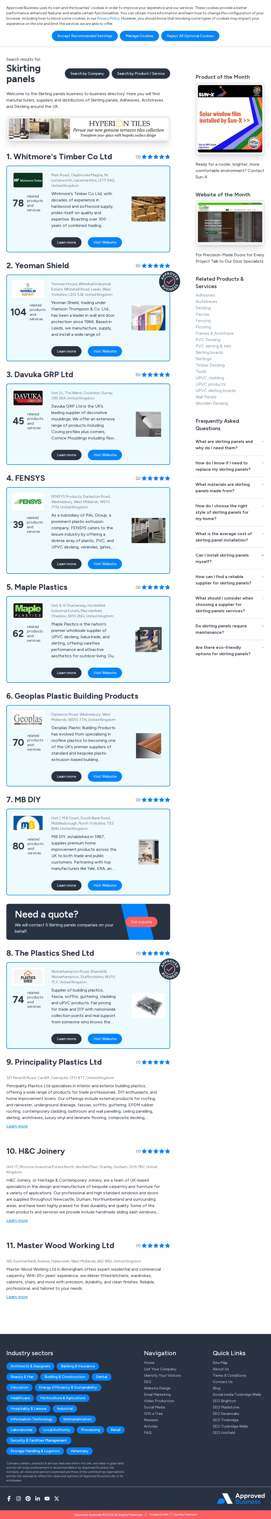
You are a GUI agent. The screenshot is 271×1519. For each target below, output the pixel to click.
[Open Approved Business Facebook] (9, 1498)
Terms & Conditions (229, 1375)
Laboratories (22, 1430)
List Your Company (160, 1369)
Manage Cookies (139, 36)
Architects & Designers (30, 1366)
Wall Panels (206, 396)
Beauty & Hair (22, 1377)
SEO (147, 1382)
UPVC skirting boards (216, 390)
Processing (90, 1430)
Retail (115, 1430)
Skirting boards (209, 352)
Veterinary (79, 1451)
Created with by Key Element (173, 1514)
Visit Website (104, 242)
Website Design (157, 1388)
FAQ (148, 1432)
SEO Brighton (224, 1401)
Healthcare (20, 1398)
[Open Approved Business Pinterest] (28, 1498)
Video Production (159, 1401)
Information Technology (32, 1419)
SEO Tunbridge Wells (230, 1426)
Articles (150, 1426)
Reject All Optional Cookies (190, 36)
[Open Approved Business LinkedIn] (37, 1498)
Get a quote (141, 922)
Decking (203, 307)
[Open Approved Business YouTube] (47, 1498)
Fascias (203, 314)
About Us (221, 1369)
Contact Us (223, 1382)
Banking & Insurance (78, 1366)
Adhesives (205, 295)
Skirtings (203, 358)
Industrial (65, 1408)
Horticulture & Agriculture (62, 1398)
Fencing (203, 320)
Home (149, 1363)
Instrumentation (77, 1419)
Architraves (206, 301)
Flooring (203, 326)
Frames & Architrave (215, 333)
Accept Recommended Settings (84, 36)
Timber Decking (210, 365)
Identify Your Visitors (162, 1375)
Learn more (66, 242)
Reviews (151, 1420)
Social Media (154, 1407)
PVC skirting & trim (213, 346)
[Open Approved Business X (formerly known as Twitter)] (56, 1498)
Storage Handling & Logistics (35, 1451)
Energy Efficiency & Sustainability (68, 1387)
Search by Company (87, 73)
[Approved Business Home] (241, 1498)
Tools (201, 371)
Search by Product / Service (141, 73)
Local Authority (56, 1430)
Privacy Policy (108, 18)
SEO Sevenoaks (226, 1413)
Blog (216, 1388)
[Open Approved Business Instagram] (18, 1498)
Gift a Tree (153, 1413)
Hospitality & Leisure (28, 1408)
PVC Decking (208, 339)
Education (19, 1387)
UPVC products (211, 384)
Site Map (220, 1363)
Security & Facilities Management (39, 1440)
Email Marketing (157, 1394)
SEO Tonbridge (225, 1420)
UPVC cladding (210, 377)
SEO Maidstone (226, 1407)
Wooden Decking (212, 403)
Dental (101, 1377)
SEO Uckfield (224, 1432)
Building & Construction (64, 1377)
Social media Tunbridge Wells (237, 1394)
